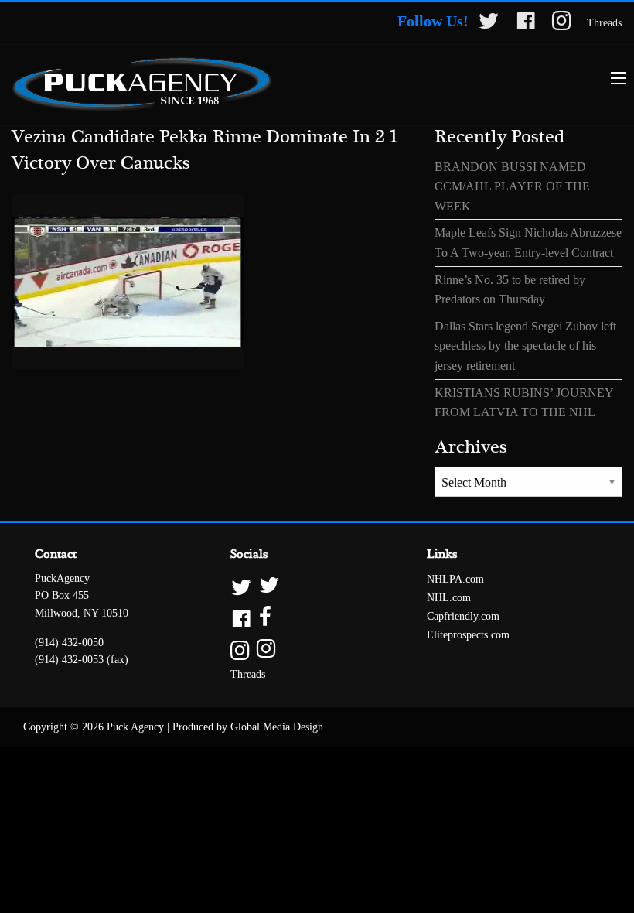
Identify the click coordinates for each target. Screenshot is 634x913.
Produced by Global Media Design (247, 727)
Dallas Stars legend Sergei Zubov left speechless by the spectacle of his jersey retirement (525, 346)
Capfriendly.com (463, 616)
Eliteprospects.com (468, 635)
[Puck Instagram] (562, 23)
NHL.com (449, 598)
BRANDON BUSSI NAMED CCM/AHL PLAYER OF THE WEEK (512, 186)
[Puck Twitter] (489, 23)
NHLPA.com (455, 579)
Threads (604, 23)
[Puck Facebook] (526, 23)
